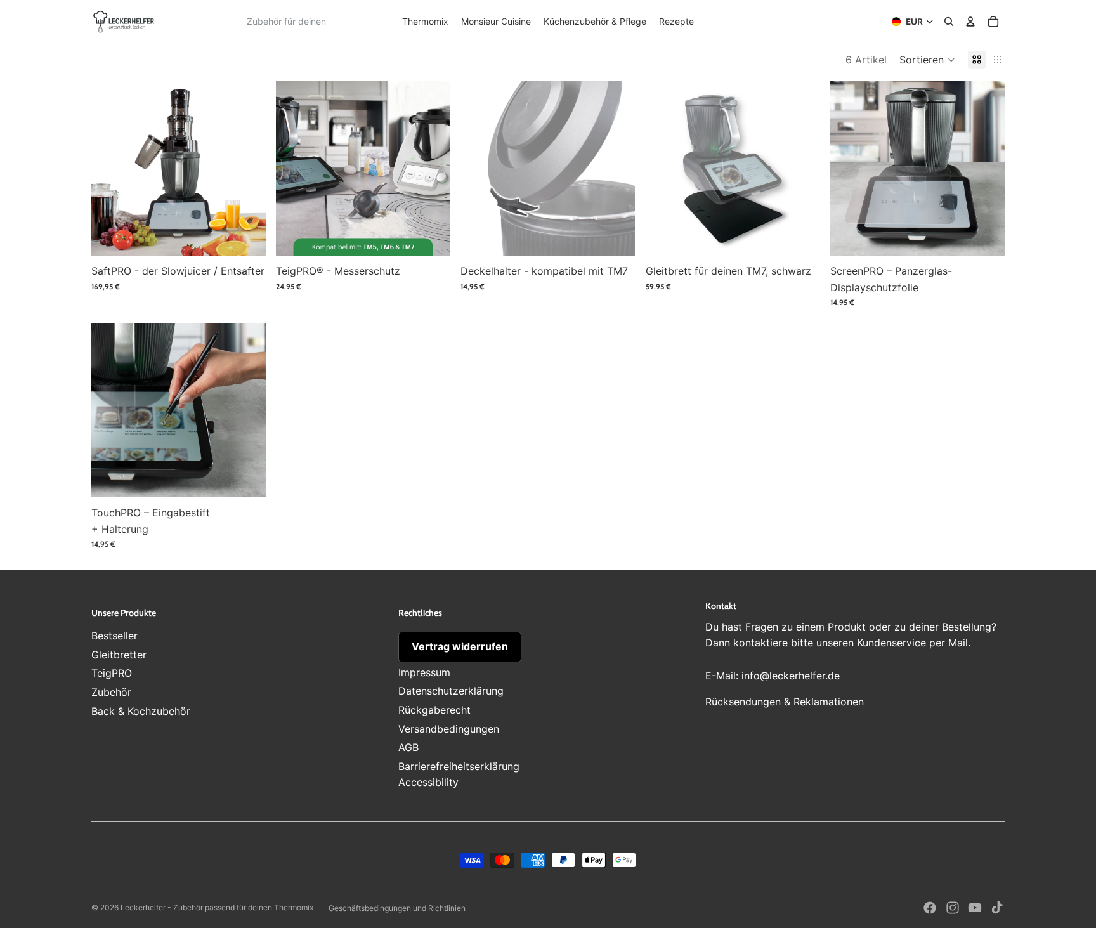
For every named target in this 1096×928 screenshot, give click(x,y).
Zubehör (111, 692)
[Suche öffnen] (948, 21)
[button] (927, 59)
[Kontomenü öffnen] (970, 21)
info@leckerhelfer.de (790, 675)
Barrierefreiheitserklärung (458, 766)
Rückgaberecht (434, 709)
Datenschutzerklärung (451, 690)
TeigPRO (111, 673)
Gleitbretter (119, 654)
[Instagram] (952, 907)
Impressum (424, 672)
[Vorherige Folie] (110, 168)
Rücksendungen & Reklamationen (784, 701)
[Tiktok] (997, 907)
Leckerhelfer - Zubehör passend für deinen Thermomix (217, 907)
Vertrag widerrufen (460, 646)
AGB (408, 747)
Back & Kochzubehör (140, 711)
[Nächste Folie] (247, 168)
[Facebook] (929, 907)
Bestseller (114, 635)
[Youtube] (974, 907)
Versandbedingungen (448, 728)
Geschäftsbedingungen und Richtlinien (397, 908)
